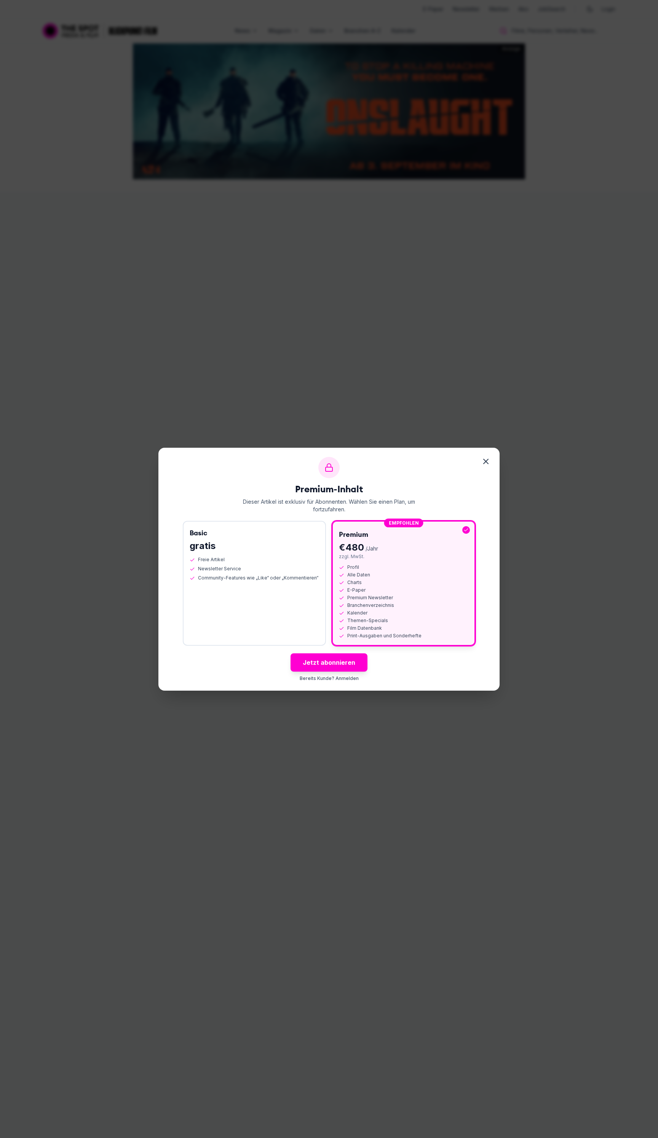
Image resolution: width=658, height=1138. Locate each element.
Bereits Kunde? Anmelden (329, 678)
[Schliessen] (486, 461)
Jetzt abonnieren (329, 662)
